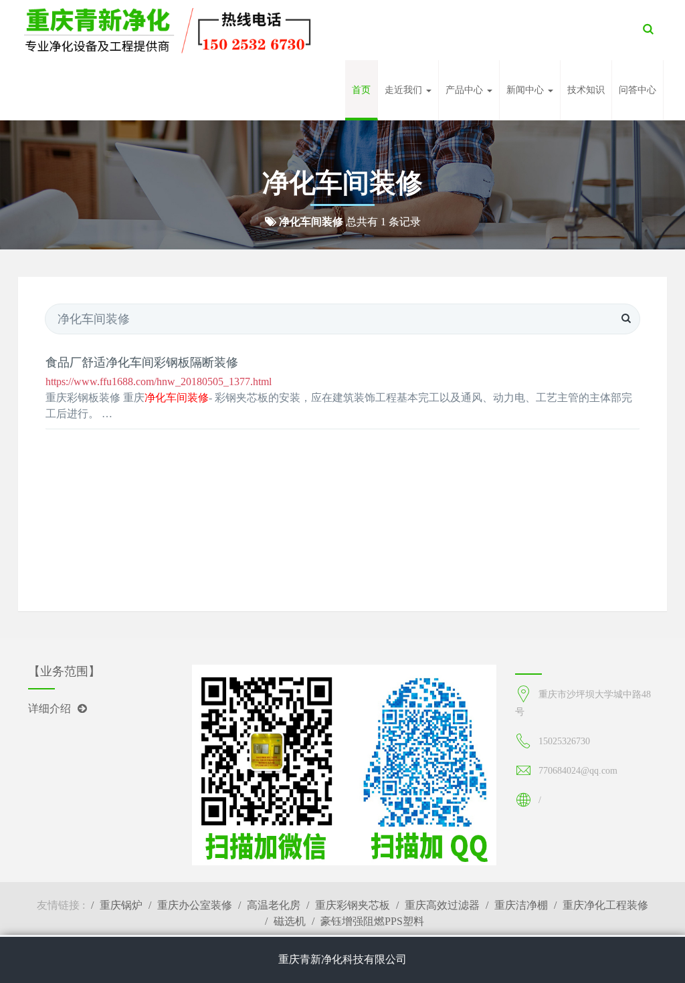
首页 (361, 90)
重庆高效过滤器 (442, 905)
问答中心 (637, 90)
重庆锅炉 (121, 905)
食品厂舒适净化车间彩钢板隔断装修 (141, 362)
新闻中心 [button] (526, 90)
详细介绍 (49, 708)
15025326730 (564, 741)
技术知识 (586, 90)
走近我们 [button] (405, 90)
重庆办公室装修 (194, 905)
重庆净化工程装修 (605, 905)
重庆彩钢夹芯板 (352, 905)
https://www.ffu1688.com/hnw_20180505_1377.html (158, 381)
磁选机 (290, 921)
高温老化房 (273, 905)
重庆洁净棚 (521, 905)
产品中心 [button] (466, 90)
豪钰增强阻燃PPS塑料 (372, 921)
